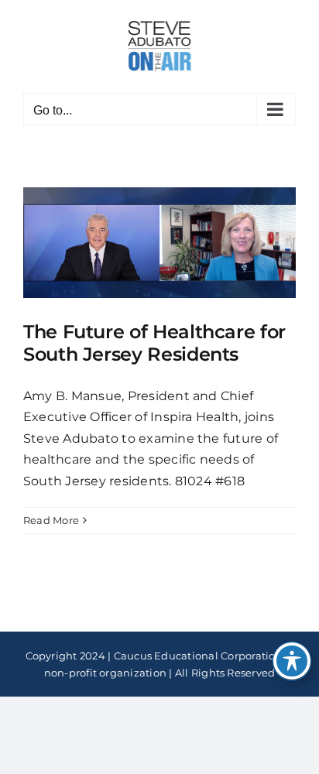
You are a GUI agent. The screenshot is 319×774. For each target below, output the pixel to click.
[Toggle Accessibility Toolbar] (291, 661)
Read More (51, 520)
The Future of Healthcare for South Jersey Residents (154, 342)
